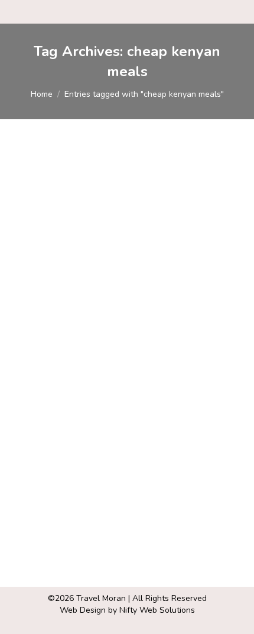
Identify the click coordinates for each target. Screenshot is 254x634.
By (84, 349)
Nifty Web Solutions (157, 610)
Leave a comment (60, 360)
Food (36, 349)
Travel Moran (101, 598)
